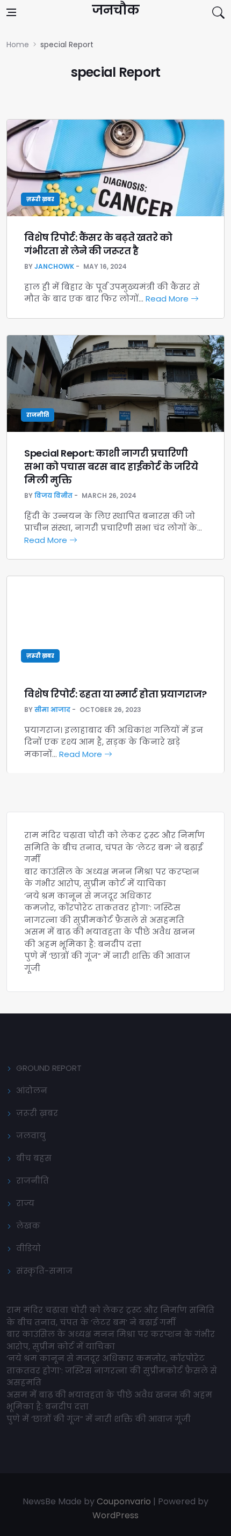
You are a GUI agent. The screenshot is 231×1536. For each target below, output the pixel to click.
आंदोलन (31, 1090)
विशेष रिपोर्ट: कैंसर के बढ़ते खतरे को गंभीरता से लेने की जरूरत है (98, 244)
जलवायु (31, 1135)
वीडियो (28, 1248)
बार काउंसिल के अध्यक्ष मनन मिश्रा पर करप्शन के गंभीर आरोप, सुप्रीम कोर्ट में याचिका (111, 878)
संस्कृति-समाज (44, 1270)
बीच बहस (34, 1158)
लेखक (28, 1225)
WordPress (115, 1515)
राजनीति (37, 415)
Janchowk (54, 266)
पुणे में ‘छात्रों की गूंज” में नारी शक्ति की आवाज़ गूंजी (99, 1418)
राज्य (25, 1203)
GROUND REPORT (49, 1068)
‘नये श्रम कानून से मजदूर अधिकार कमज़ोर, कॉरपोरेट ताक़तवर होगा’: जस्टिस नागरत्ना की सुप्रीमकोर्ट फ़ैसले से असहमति (104, 907)
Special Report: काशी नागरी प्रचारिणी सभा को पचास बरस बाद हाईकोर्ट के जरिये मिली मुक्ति (111, 466)
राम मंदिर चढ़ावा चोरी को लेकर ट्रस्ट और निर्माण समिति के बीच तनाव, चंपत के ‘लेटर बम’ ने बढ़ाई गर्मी (114, 847)
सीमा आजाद (52, 709)
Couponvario (124, 1501)
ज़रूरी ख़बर (40, 199)
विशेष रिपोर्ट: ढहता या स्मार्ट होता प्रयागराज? (115, 694)
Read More (168, 298)
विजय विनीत (53, 495)
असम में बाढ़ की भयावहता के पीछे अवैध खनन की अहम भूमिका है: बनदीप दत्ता (109, 938)
